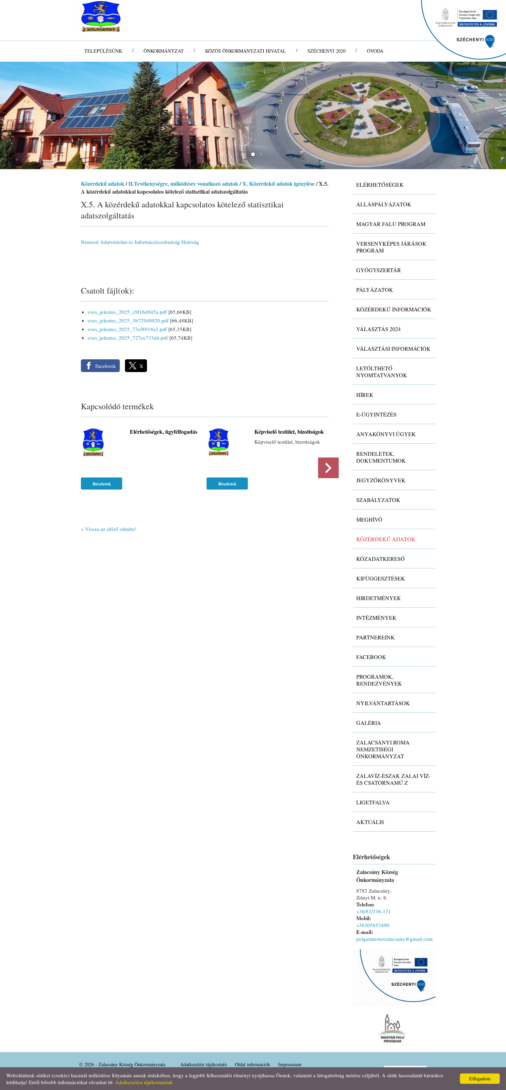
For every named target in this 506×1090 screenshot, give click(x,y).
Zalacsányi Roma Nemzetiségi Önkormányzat (383, 749)
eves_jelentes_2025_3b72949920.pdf (128, 320)
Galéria (368, 722)
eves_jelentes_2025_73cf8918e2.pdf (127, 329)
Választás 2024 (378, 328)
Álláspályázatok (383, 204)
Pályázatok (374, 289)
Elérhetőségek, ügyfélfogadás (163, 431)
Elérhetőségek (380, 184)
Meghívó (369, 519)
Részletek (102, 483)
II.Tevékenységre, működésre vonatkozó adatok (183, 183)
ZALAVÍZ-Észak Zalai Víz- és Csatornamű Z (393, 779)
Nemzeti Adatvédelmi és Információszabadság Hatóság (140, 241)
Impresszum (290, 1064)
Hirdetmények (378, 597)
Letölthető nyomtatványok (381, 371)
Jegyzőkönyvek (380, 480)
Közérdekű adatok (102, 183)
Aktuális (370, 821)
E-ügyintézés (376, 414)
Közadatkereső (380, 558)
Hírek (364, 394)
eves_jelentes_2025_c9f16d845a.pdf (127, 311)
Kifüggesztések (380, 578)
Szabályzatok (378, 499)
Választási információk (393, 348)
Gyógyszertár (378, 270)
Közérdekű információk (393, 309)
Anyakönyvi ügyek (386, 434)
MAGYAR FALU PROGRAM (390, 223)
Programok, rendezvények (379, 680)
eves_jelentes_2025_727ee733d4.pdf (128, 337)
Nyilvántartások (383, 703)
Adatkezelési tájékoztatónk (144, 1082)
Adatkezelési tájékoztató (203, 1064)
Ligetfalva (373, 802)
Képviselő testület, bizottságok (289, 431)
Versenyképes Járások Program (391, 247)
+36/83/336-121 (373, 911)
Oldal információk (252, 1064)
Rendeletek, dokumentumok (381, 457)
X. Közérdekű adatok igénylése (278, 183)
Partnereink (375, 637)
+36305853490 (372, 925)
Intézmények (376, 617)
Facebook (371, 656)
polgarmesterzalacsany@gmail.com (394, 938)
